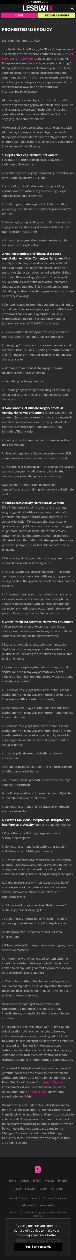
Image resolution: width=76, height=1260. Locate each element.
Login (19, 15)
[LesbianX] (38, 8)
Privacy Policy (27, 58)
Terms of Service (52, 1082)
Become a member (57, 15)
